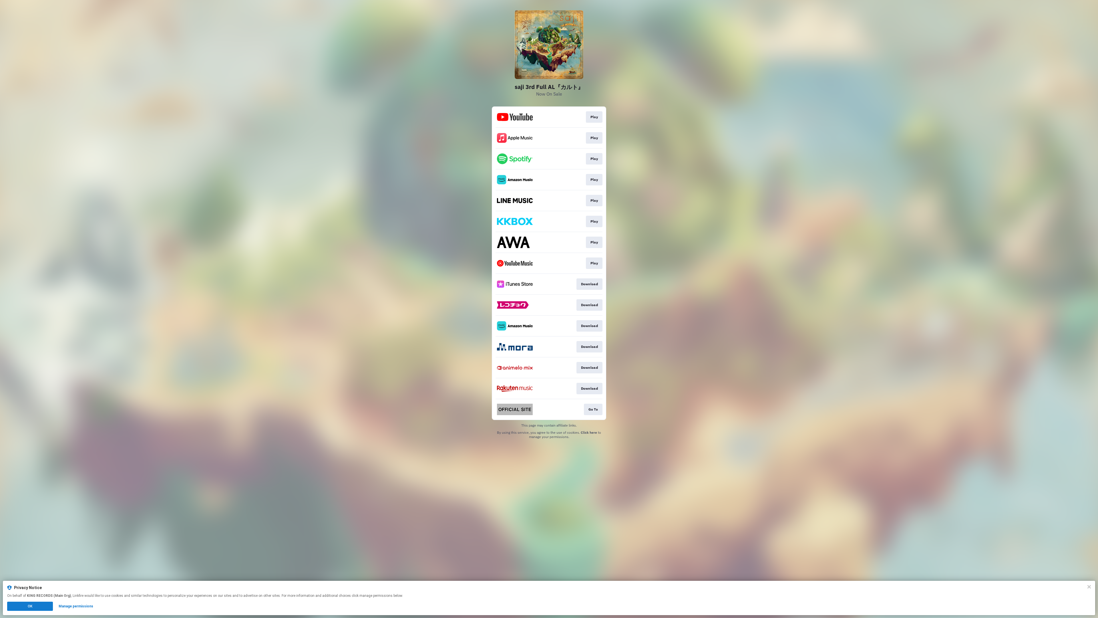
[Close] (1089, 586)
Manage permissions (76, 606)
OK (30, 606)
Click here (589, 432)
